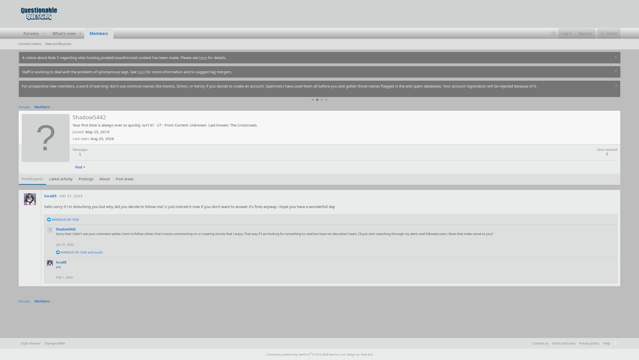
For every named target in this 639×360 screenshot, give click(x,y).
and (82, 252)
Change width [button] (54, 343)
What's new (64, 33)
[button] (43, 33)
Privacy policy (589, 343)
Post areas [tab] (125, 178)
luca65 (50, 195)
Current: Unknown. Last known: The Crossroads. (216, 125)
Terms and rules (564, 343)
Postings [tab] (86, 178)
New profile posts (58, 44)
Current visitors (29, 44)
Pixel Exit (367, 354)
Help (606, 343)
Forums (31, 33)
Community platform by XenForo (306, 354)
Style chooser (31, 343)
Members (99, 33)
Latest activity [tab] (61, 178)
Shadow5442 (66, 229)
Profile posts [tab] (32, 178)
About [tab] (104, 178)
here (203, 57)
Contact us (540, 343)
